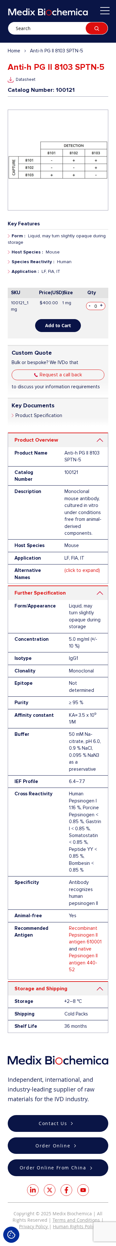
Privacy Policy (34, 1226)
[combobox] (58, 28)
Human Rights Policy (75, 1226)
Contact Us (53, 1123)
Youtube (83, 1190)
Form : (18, 236)
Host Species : (27, 252)
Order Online (52, 1146)
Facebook (66, 1190)
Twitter (49, 1190)
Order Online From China (53, 1168)
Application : (25, 271)
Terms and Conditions (76, 1220)
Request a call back (61, 375)
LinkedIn (33, 1190)
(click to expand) (82, 570)
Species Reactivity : (33, 261)
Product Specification (38, 415)
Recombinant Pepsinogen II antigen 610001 (85, 935)
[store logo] (48, 12)
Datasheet (25, 79)
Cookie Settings (11, 1235)
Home (14, 51)
